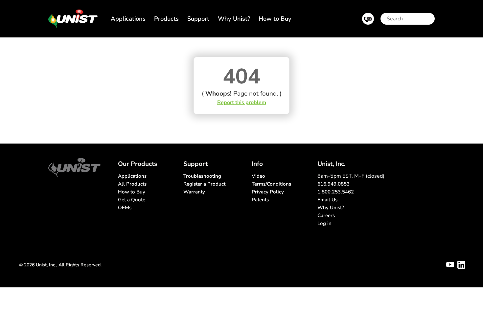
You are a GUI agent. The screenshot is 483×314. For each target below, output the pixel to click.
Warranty (194, 192)
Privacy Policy (268, 192)
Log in (324, 223)
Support (198, 18)
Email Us (327, 199)
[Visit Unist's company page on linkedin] (461, 265)
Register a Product (204, 184)
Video (258, 176)
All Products (132, 184)
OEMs (124, 207)
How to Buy (275, 18)
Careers (326, 215)
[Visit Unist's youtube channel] (450, 265)
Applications (128, 18)
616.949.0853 (333, 184)
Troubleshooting (202, 176)
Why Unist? (234, 18)
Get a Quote (131, 199)
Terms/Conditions (271, 184)
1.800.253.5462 (335, 192)
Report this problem (241, 102)
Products (166, 18)
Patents (260, 199)
